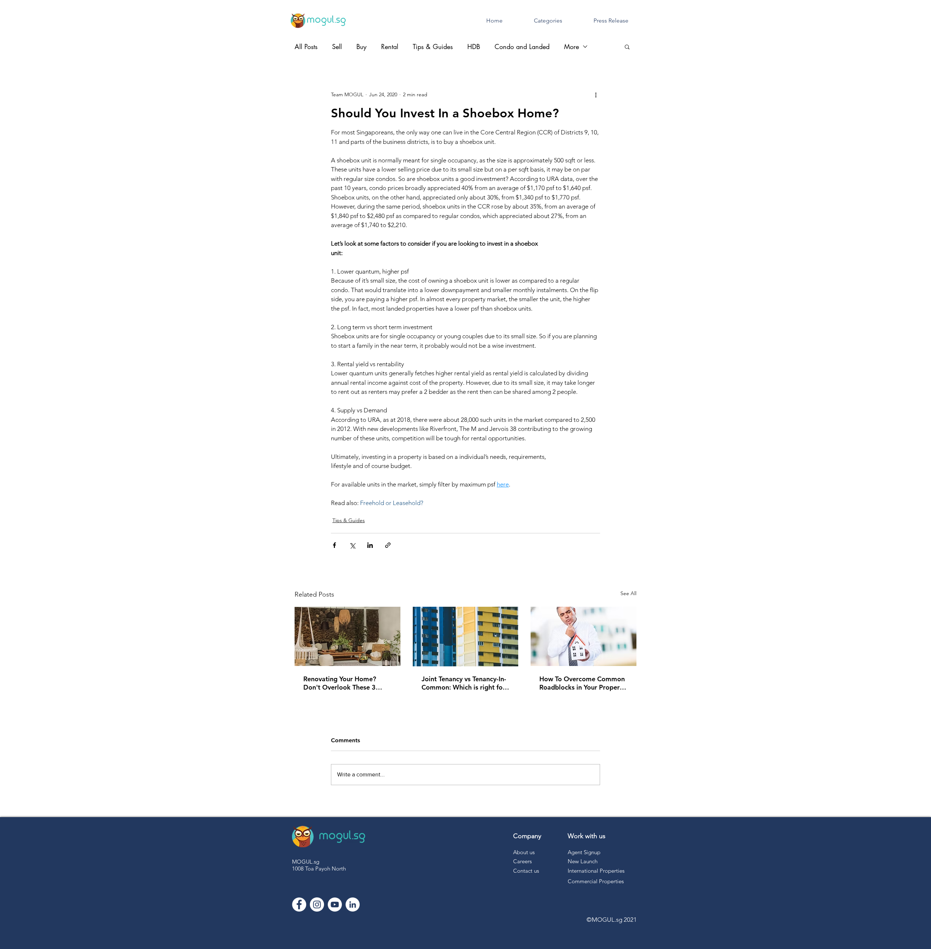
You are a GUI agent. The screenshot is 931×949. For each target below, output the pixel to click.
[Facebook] (299, 904)
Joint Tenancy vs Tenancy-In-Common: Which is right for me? (463, 683)
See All (628, 593)
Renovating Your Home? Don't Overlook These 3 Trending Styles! (339, 683)
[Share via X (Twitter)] (352, 545)
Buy (361, 47)
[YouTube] (335, 904)
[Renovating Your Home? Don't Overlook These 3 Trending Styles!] (347, 636)
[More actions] (595, 94)
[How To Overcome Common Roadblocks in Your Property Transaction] (583, 636)
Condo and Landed (522, 47)
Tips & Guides (433, 47)
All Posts (306, 47)
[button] (627, 46)
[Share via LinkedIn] (370, 545)
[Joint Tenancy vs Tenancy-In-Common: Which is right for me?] (466, 636)
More (571, 47)
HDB (473, 47)
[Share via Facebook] (334, 545)
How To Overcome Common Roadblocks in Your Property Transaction (582, 683)
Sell (337, 47)
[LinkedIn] (352, 904)
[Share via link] (387, 545)
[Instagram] (317, 904)
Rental (389, 47)
